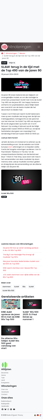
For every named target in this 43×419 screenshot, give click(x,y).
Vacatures (5, 392)
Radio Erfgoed (12, 415)
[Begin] (2, 53)
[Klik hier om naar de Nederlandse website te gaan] (40, 415)
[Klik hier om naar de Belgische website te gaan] (35, 415)
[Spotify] (11, 409)
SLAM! (4, 63)
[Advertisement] (21, 21)
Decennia (4, 373)
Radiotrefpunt (6, 401)
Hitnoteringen (11, 53)
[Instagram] (8, 409)
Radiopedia (5, 404)
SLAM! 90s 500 (7, 193)
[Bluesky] (5, 409)
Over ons (4, 389)
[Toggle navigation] (39, 47)
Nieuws (22, 53)
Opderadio (5, 406)
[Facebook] (2, 409)
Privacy (20, 415)
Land (3, 380)
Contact (4, 394)
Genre (3, 375)
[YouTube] (14, 409)
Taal (2, 378)
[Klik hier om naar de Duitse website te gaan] (38, 415)
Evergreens (5, 383)
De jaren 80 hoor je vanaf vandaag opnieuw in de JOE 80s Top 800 (20, 249)
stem (10, 147)
